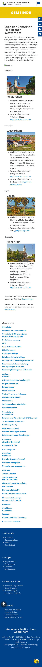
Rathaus (5, 374)
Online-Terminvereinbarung (14, 394)
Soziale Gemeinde (9, 477)
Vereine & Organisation (14, 585)
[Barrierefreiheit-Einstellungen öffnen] (3, 604)
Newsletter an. (10, 309)
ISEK (4, 343)
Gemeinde (6, 327)
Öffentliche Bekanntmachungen (16, 380)
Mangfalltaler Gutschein (14, 617)
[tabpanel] (21, 70)
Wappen (5, 514)
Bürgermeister (8, 387)
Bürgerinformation (10, 383)
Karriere (28, 647)
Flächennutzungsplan (11, 462)
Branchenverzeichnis (13, 610)
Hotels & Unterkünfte (13, 593)
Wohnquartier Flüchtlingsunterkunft (18, 360)
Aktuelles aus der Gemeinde (14, 330)
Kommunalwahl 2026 (11, 522)
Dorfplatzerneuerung (11, 340)
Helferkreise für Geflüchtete (14, 493)
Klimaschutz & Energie (11, 498)
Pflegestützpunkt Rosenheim (14, 483)
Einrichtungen (10, 564)
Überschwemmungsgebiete (13, 466)
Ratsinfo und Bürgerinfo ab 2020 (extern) (19, 418)
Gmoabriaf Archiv (9, 445)
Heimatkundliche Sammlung (14, 517)
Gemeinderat (8, 412)
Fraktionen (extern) (10, 428)
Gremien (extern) (9, 425)
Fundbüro (8, 566)
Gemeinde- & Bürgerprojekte (14, 334)
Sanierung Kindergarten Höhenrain (17, 370)
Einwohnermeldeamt (11, 397)
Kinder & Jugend (11, 588)
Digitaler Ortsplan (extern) (13, 459)
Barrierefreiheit (17, 647)
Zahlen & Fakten (9, 474)
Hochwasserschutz (10, 353)
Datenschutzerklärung (28, 644)
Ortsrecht (6, 505)
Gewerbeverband (11, 615)
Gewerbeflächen (11, 612)
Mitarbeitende (8, 390)
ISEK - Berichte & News (11, 347)
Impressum (13, 644)
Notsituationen (10, 569)
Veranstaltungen (11, 591)
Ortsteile (6, 470)
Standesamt (7, 401)
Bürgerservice (10, 561)
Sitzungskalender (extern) (13, 421)
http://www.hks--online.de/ (20, 119)
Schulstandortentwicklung (13, 357)
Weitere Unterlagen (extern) (14, 431)
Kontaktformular (9, 407)
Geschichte (7, 508)
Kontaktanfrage (27, 299)
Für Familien (7, 486)
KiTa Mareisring (8, 350)
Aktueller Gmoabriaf (11, 442)
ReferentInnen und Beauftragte (15, 435)
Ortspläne (6, 453)
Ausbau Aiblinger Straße (12, 336)
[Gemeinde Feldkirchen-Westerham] (16, 4)
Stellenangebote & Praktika (13, 404)
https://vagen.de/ (23, 231)
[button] (39, 3)
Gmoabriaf (6, 439)
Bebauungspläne (9, 450)
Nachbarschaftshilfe (10, 490)
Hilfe (6, 644)
